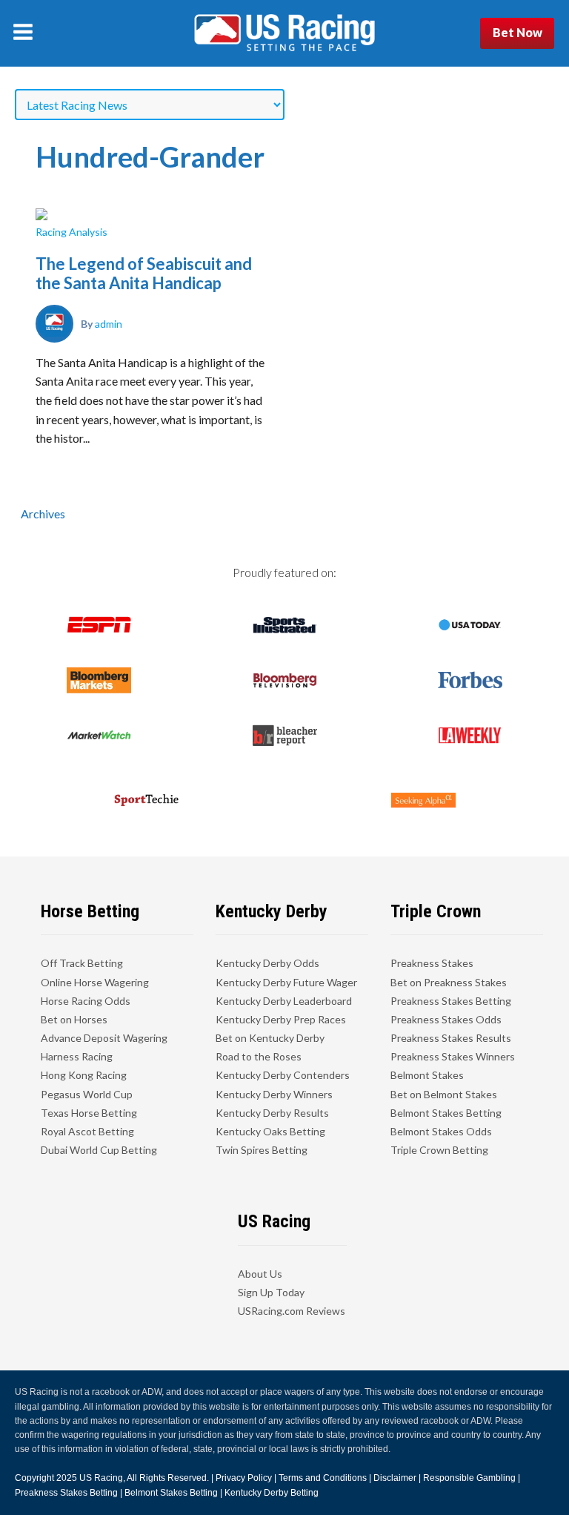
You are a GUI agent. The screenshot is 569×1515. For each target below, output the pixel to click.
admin (108, 323)
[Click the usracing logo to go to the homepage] (284, 33)
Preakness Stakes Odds (446, 1019)
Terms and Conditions (323, 1478)
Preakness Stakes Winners (452, 1056)
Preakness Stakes (431, 963)
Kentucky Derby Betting (271, 1493)
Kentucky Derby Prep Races (281, 1019)
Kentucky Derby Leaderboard (284, 1000)
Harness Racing (77, 1056)
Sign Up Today (271, 1292)
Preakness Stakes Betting (450, 1000)
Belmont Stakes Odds (441, 1131)
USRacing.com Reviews (291, 1310)
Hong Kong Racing (84, 1075)
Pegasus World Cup (87, 1094)
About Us (260, 1273)
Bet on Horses (74, 1019)
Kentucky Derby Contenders (283, 1075)
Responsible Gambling (469, 1478)
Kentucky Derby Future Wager (286, 982)
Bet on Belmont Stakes (443, 1094)
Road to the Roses (259, 1056)
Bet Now (517, 32)
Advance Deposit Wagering (104, 1038)
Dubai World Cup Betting (99, 1149)
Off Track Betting (82, 963)
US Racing (101, 1478)
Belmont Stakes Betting (446, 1112)
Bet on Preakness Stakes (448, 982)
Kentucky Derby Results (272, 1112)
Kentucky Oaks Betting (270, 1131)
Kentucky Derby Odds (267, 963)
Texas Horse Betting (89, 1112)
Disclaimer (394, 1478)
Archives (43, 513)
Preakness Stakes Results (450, 1038)
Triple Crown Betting (439, 1149)
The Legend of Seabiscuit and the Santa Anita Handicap (144, 273)
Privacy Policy (244, 1478)
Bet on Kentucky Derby (270, 1038)
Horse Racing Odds (85, 1000)
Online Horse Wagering (95, 982)
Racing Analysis (71, 231)
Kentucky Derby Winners (274, 1094)
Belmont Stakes (427, 1075)
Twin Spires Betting (261, 1149)
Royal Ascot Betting (87, 1131)
